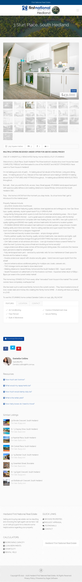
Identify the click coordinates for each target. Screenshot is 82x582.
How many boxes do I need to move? (20, 404)
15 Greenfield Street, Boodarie (22, 463)
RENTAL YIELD (11, 552)
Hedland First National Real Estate (60, 543)
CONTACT (36, 303)
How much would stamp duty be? (18, 392)
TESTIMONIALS (50, 526)
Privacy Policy (29, 578)
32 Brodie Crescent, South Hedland (24, 421)
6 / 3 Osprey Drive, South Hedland (24, 429)
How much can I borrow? (15, 380)
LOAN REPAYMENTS (13, 546)
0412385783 (17, 362)
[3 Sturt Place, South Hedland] (41, 71)
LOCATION (23, 303)
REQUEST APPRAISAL (53, 522)
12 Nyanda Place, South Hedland (23, 438)
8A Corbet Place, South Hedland (23, 446)
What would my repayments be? (18, 386)
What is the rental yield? (14, 398)
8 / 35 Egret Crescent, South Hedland (25, 472)
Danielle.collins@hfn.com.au (23, 364)
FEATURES (10, 303)
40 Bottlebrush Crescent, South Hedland (26, 481)
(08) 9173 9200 (13, 525)
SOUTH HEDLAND (41, 30)
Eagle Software (52, 578)
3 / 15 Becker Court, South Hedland (24, 455)
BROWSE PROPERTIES (53, 519)
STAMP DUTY (10, 549)
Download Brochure (15, 339)
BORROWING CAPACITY (15, 542)
